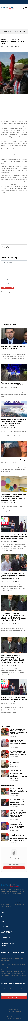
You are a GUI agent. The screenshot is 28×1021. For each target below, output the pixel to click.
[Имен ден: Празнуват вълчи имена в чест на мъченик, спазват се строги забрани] (5, 754)
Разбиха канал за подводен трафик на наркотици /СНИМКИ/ (13, 384)
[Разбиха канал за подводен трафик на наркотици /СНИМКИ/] (14, 372)
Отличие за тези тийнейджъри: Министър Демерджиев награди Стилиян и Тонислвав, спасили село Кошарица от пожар (13, 575)
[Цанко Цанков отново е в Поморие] (14, 449)
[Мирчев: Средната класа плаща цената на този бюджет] (14, 336)
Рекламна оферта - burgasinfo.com (14, 1013)
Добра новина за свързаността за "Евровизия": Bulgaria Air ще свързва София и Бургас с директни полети (13, 422)
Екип (2, 921)
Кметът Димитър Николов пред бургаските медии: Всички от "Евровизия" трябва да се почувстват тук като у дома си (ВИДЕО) (18, 837)
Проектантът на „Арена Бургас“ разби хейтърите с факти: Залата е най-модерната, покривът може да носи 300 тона (18, 813)
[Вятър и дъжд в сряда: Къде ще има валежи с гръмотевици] (5, 764)
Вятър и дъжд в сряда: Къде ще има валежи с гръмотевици (18, 762)
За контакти (4, 926)
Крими (15, 387)
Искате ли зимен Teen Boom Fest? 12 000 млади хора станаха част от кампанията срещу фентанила (14, 536)
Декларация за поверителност (14, 1016)
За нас (3, 917)
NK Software (16, 1009)
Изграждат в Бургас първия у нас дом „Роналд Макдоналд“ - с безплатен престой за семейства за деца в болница (13, 497)
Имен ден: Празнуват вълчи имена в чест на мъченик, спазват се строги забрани (18, 753)
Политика (15, 351)
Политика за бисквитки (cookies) (14, 1018)
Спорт (15, 462)
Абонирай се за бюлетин (14, 997)
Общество (17, 46)
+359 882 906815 (19, 904)
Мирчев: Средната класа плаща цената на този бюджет (13, 347)
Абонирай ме (14, 867)
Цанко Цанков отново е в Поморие (14, 460)
